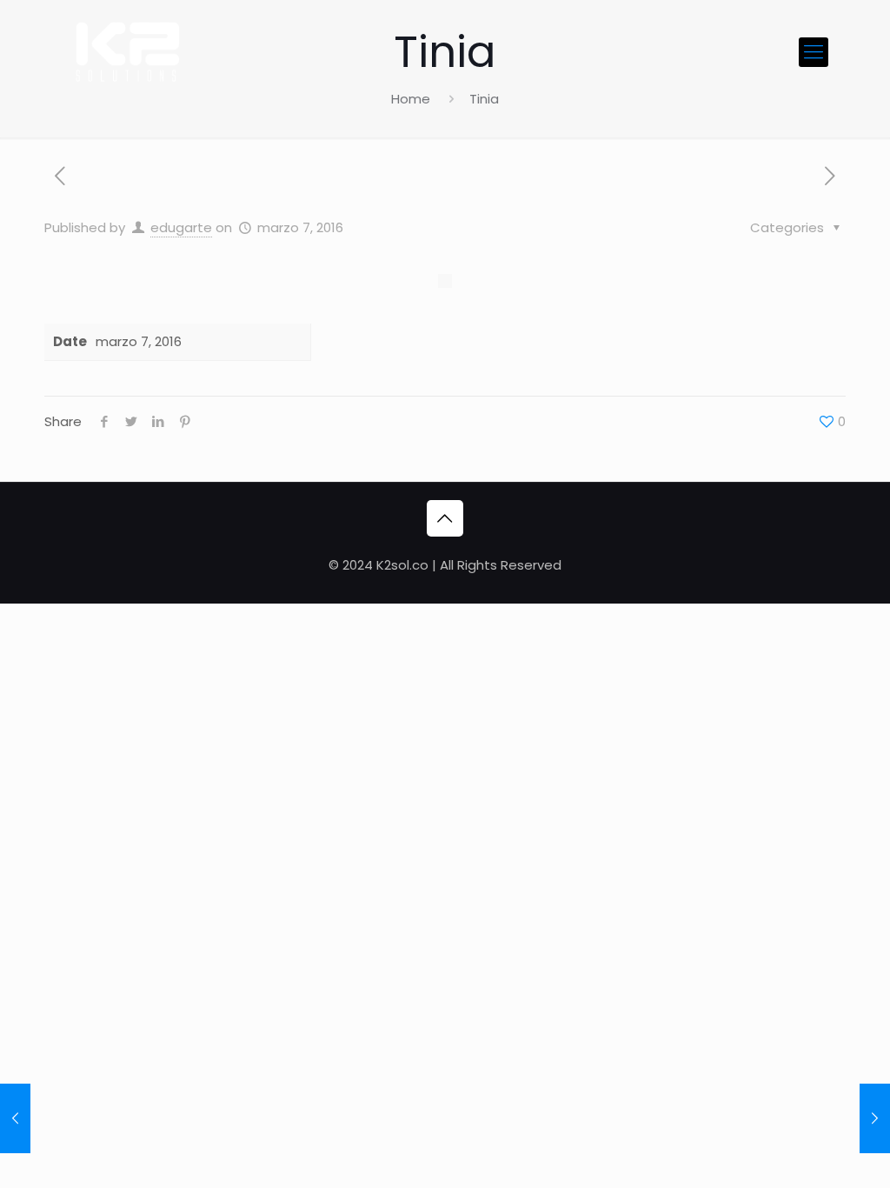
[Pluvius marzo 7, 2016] (875, 1118)
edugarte (181, 227)
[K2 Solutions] (125, 52)
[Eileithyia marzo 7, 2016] (15, 1118)
